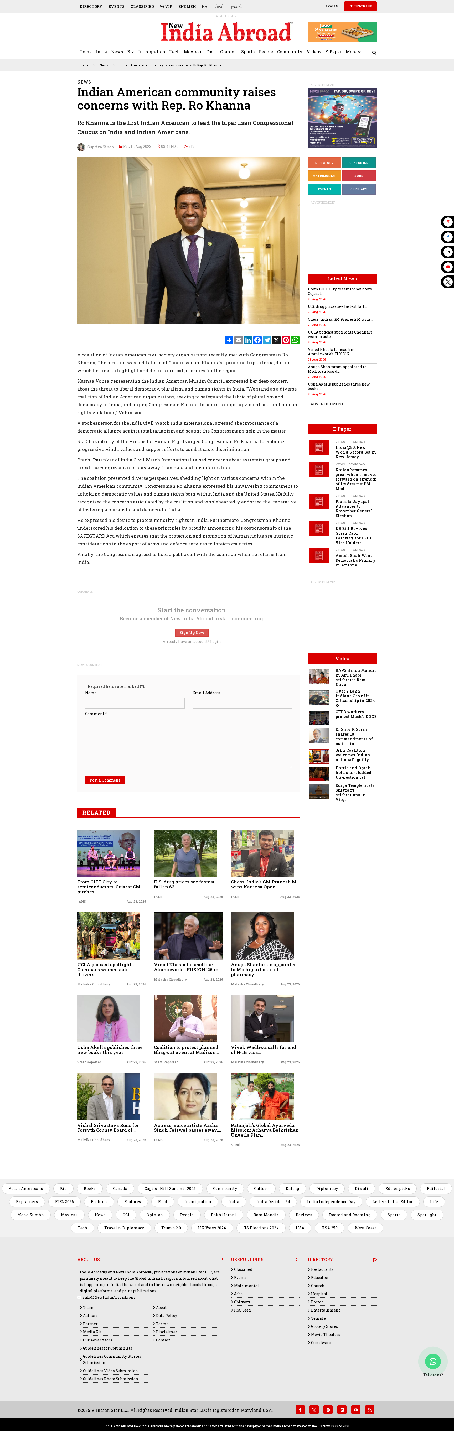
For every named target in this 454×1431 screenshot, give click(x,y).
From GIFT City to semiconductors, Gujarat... (340, 291)
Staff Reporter (89, 1062)
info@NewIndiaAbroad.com (109, 1297)
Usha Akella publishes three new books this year (110, 1049)
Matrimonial (324, 176)
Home (85, 51)
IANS (81, 901)
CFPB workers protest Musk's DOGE (356, 714)
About (161, 1307)
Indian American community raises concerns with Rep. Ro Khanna (170, 65)
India (101, 51)
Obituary (359, 189)
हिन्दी (205, 6)
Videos (314, 51)
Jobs (358, 176)
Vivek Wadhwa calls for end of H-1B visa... (263, 1049)
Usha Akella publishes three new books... (339, 386)
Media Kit (92, 1331)
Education (320, 1277)
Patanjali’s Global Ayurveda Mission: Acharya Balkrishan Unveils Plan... (265, 1130)
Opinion (228, 51)
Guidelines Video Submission (110, 1370)
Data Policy (166, 1315)
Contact (163, 1340)
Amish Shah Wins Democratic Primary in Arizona (356, 560)
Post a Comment (105, 780)
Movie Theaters (325, 1334)
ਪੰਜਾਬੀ (219, 6)
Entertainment (325, 1310)
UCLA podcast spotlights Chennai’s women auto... (340, 334)
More (352, 51)
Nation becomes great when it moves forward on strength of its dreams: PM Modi (356, 479)
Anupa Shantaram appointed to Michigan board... (337, 369)
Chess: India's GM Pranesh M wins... (340, 319)
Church (317, 1285)
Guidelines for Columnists (107, 1348)
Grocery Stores (324, 1326)
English (187, 6)
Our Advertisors (97, 1340)
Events (117, 6)
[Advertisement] (113, 32)
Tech (174, 51)
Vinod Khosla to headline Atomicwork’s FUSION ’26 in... (188, 966)
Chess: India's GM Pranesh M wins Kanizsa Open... (264, 884)
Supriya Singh (99, 146)
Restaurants (322, 1269)
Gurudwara (321, 1342)
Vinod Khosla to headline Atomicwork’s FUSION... (331, 351)
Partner (90, 1323)
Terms (162, 1323)
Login (331, 6)
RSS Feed (242, 1310)
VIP (168, 6)
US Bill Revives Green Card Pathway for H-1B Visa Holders (353, 535)
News (117, 51)
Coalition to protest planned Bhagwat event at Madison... (186, 1049)
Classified (142, 6)
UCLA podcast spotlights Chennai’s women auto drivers (105, 969)
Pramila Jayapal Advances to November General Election (354, 508)
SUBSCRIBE (360, 6)
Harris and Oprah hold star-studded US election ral (354, 772)
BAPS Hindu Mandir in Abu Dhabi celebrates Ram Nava (356, 677)
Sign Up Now (191, 632)
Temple (318, 1318)
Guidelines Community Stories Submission (112, 1359)
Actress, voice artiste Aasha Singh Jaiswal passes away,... (187, 1127)
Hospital (319, 1293)
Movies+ (193, 51)
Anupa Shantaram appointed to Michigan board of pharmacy (264, 969)
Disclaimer (166, 1331)
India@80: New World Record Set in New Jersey (356, 452)
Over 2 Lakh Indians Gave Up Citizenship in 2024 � (355, 698)
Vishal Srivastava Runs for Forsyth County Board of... (108, 1127)
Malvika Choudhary (93, 984)
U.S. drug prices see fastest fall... (337, 306)
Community (289, 51)
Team (88, 1307)
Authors (90, 1315)
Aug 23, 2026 (136, 901)
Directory (91, 6)
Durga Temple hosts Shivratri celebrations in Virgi (355, 792)
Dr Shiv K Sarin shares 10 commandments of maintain (354, 736)
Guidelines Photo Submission (110, 1378)
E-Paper (333, 51)
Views (340, 442)
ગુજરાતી (236, 6)
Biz (130, 51)
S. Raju (236, 1145)
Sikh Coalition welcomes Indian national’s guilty (353, 755)
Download (357, 442)
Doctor (317, 1301)
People (266, 51)
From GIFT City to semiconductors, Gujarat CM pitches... (109, 886)
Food (211, 51)
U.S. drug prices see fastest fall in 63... (184, 884)
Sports (248, 51)
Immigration (151, 51)
